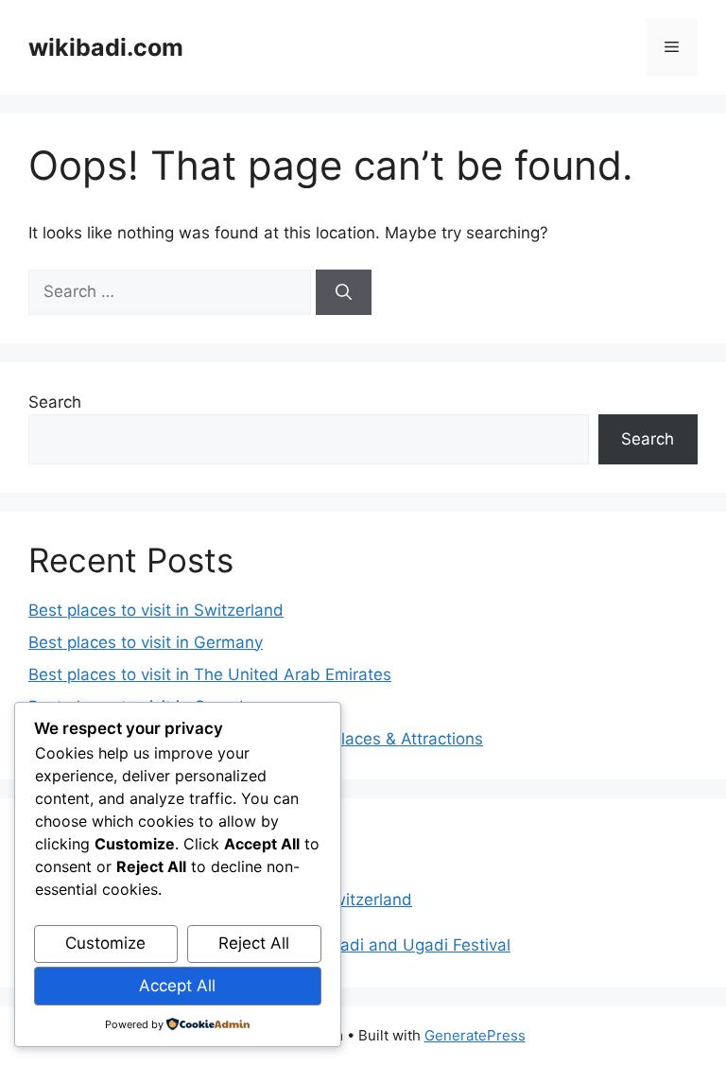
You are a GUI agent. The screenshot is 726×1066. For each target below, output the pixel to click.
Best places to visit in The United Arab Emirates (209, 674)
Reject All (253, 943)
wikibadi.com (105, 47)
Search (54, 402)
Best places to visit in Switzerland (156, 610)
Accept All (177, 985)
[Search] (344, 292)
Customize (105, 943)
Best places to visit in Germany (145, 642)
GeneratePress (475, 1035)
